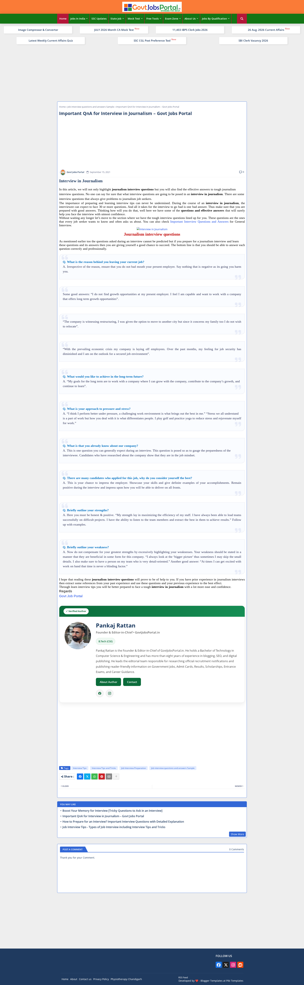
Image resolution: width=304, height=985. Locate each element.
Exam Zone (171, 18)
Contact (132, 682)
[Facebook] (100, 693)
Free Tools (152, 18)
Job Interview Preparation (133, 768)
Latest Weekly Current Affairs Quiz (51, 40)
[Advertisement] (152, 72)
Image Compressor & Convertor (38, 30)
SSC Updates (99, 18)
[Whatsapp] (94, 776)
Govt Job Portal (71, 596)
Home (62, 18)
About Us (190, 18)
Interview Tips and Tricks (104, 768)
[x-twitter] (226, 965)
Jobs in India (77, 18)
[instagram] (233, 965)
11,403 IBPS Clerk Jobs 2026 (190, 30)
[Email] (109, 776)
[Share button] (116, 776)
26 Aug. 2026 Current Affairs (266, 30)
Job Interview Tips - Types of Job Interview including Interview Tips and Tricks (113, 827)
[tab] (63, 19)
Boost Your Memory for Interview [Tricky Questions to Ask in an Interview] (112, 811)
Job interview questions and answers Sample (91, 106)
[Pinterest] (102, 776)
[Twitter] (87, 776)
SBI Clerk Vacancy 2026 (253, 40)
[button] (242, 19)
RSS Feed (183, 977)
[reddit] (240, 965)
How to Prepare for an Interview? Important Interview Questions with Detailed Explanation (123, 822)
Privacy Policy (101, 979)
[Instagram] (109, 693)
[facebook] (219, 965)
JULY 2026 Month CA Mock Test (114, 30)
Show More (237, 834)
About (73, 979)
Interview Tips (80, 768)
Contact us (85, 979)
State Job (115, 18)
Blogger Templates (212, 980)
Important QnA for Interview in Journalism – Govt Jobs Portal (103, 816)
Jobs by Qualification (214, 18)
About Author (108, 682)
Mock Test (134, 18)
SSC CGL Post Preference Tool (152, 40)
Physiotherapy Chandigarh (126, 979)
